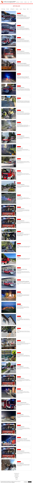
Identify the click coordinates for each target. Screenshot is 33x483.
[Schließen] (32, 481)
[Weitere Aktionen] (30, 12)
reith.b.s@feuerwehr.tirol (16, 473)
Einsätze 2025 (18, 13)
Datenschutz (13, 482)
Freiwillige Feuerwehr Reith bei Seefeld (9, 1)
